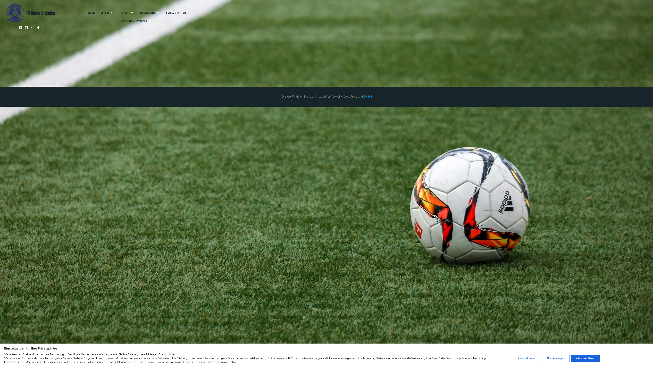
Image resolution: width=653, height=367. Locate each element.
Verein (105, 12)
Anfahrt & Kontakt (134, 20)
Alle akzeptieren (585, 358)
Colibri (367, 96)
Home (91, 12)
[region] (326, 355)
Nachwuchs (147, 12)
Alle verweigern (556, 358)
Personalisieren (526, 358)
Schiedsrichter (176, 12)
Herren (124, 12)
